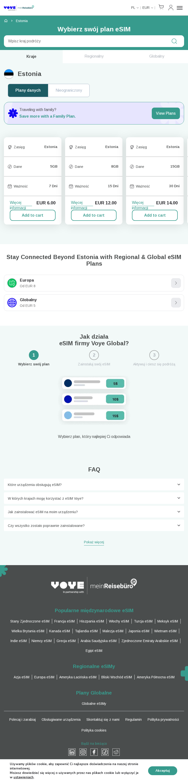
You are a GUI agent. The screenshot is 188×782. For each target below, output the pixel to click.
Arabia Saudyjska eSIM (99, 641)
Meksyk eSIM (167, 621)
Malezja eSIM (113, 631)
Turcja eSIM (143, 621)
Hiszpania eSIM (92, 621)
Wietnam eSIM (165, 631)
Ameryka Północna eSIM (156, 677)
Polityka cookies (94, 730)
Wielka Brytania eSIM (28, 631)
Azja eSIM (21, 677)
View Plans (166, 113)
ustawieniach (23, 777)
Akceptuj (162, 770)
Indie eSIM (18, 641)
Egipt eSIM (94, 651)
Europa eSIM (44, 677)
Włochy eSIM (119, 621)
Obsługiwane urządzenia (61, 719)
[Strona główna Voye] (19, 8)
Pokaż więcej (94, 542)
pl (133, 8)
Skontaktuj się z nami (102, 719)
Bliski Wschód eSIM (116, 677)
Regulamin (133, 719)
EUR (146, 8)
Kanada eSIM (59, 631)
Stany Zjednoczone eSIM (29, 621)
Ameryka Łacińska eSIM (77, 677)
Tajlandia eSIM (86, 631)
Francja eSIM (64, 621)
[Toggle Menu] (180, 8)
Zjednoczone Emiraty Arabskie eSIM (149, 641)
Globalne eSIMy (94, 704)
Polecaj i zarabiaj (22, 719)
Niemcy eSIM (42, 641)
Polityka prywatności (163, 719)
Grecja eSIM (66, 641)
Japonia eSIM (138, 631)
